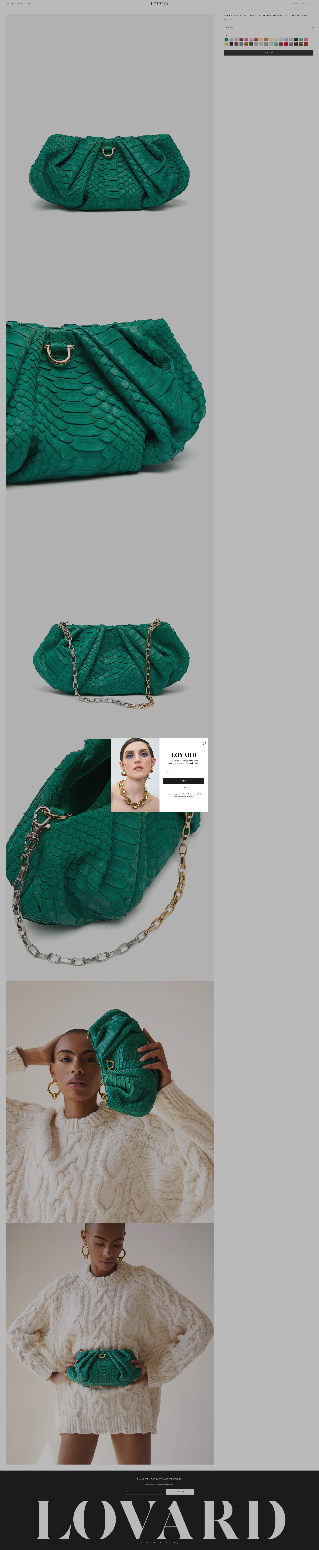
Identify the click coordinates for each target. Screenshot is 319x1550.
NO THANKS (184, 788)
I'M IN (183, 781)
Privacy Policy (198, 794)
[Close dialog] (204, 742)
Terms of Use (187, 794)
